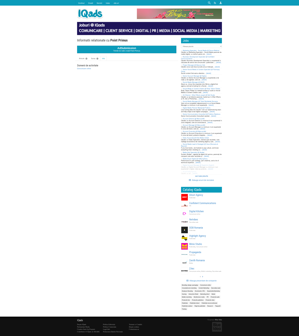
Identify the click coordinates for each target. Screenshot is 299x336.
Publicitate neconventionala (209, 303)
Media (191, 263)
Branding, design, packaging (190, 285)
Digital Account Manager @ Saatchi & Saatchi (198, 165)
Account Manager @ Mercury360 (194, 125)
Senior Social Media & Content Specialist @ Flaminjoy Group (200, 70)
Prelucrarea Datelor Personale (113, 332)
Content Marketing (204, 288)
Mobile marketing (206, 271)
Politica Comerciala (109, 327)
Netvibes (193, 219)
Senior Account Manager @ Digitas (195, 76)
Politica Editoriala (109, 324)
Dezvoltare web (193, 222)
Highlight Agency (197, 235)
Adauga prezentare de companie (203, 280)
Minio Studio (195, 244)
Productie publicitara (197, 300)
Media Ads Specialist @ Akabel (193, 152)
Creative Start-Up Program (86, 329)
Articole (83, 58)
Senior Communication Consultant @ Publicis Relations (201, 114)
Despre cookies (134, 327)
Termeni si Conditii (135, 324)
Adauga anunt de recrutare (202, 180)
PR (190, 206)
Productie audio (215, 297)
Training (184, 309)
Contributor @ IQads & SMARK (88, 332)
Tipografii (217, 306)
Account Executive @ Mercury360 (194, 131)
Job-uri (116, 3)
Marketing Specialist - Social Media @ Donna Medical (201, 50)
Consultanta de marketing (189, 288)
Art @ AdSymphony (189, 171)
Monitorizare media (199, 297)
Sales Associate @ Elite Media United (196, 138)
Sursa (94, 58)
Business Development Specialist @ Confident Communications (197, 58)
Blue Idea (218, 319)
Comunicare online (84, 68)
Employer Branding (187, 291)
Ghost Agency (196, 195)
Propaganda (195, 252)
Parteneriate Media (83, 327)
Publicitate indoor (194, 303)
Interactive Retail (193, 294)
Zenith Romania (197, 260)
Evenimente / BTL (200, 291)
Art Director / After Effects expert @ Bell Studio (199, 95)
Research (210, 306)
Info (103, 58)
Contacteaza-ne (134, 329)
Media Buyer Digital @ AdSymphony (195, 159)
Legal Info (106, 329)
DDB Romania (196, 227)
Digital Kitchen (196, 211)
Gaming (184, 294)
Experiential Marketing (213, 291)
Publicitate (192, 198)
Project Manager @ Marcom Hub (194, 65)
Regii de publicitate (200, 306)
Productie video (210, 300)
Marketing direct (204, 294)
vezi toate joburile (201, 176)
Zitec (191, 268)
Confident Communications (202, 203)
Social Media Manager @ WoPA (194, 82)
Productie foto (186, 300)
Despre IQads (81, 324)
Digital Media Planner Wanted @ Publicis (196, 108)
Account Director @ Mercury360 (194, 118)
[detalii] (209, 54)
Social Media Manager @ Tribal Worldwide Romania (200, 101)
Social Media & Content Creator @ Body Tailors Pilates (201, 88)
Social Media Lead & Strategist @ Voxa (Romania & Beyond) (199, 145)
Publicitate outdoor (187, 306)
